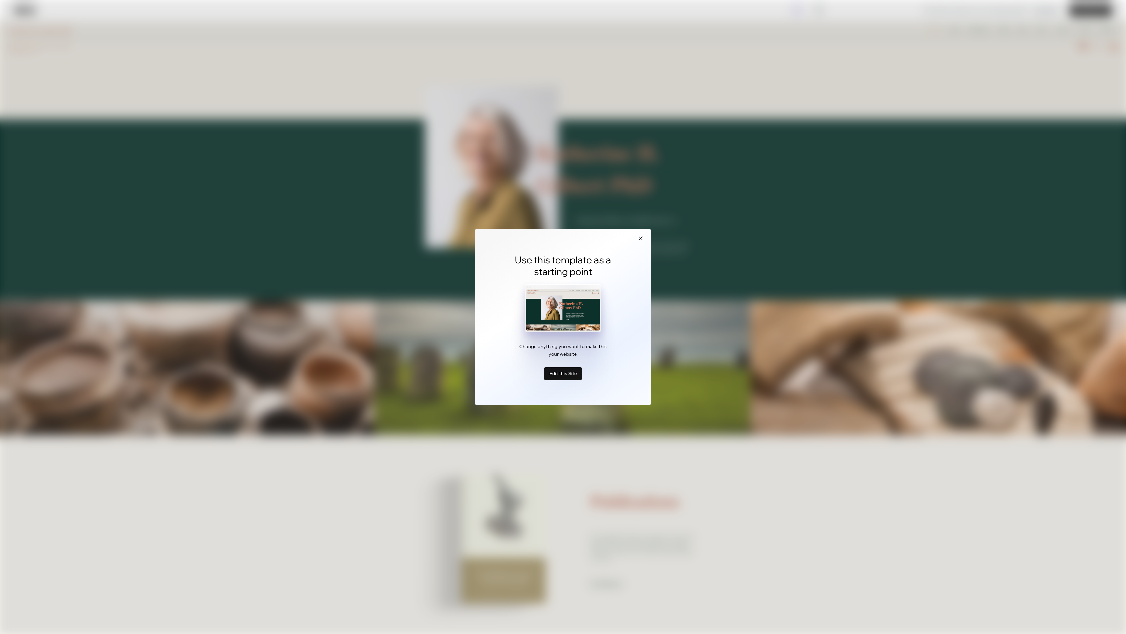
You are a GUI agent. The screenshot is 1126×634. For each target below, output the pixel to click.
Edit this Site (563, 373)
